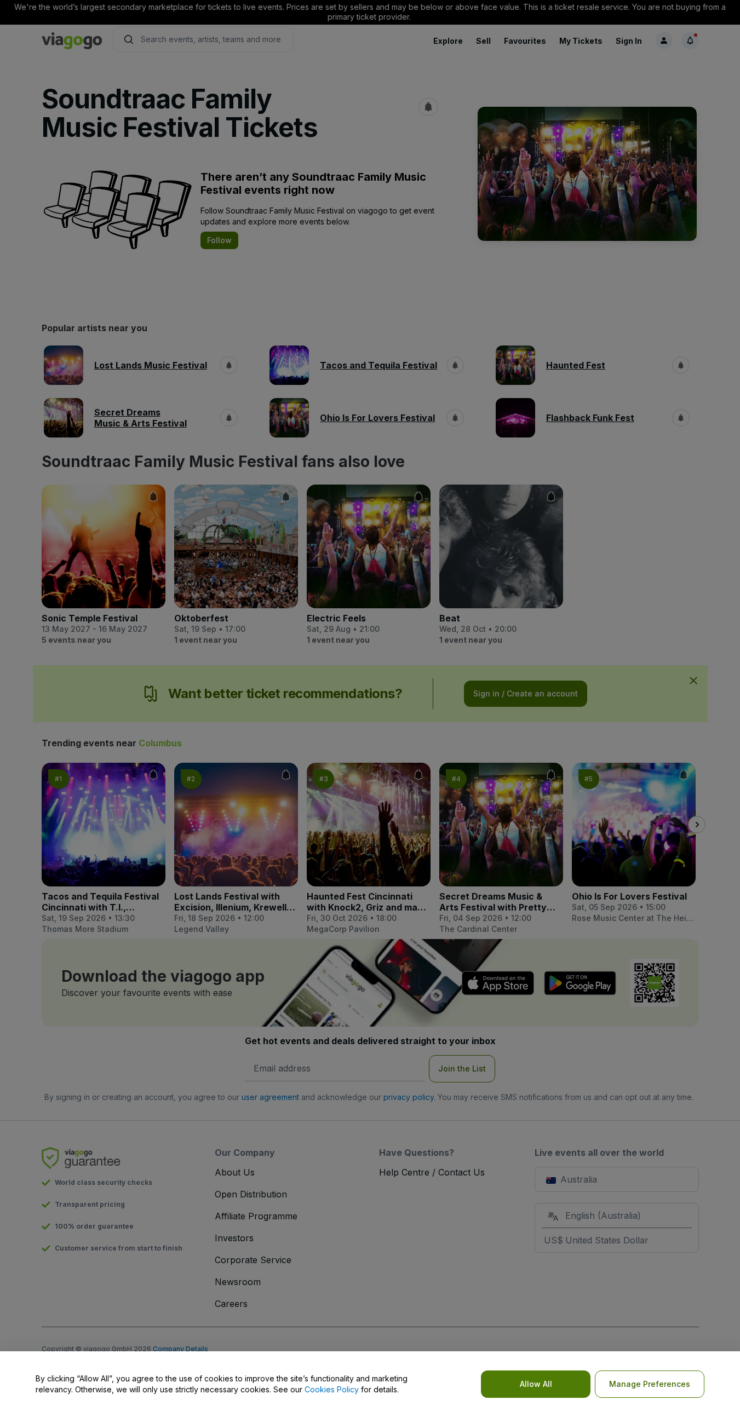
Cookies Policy (332, 1389)
